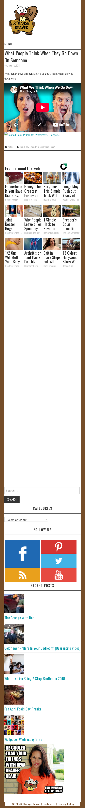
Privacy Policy (66, 804)
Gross (32, 146)
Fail (21, 146)
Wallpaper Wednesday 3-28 (23, 739)
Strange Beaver (32, 804)
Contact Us (49, 804)
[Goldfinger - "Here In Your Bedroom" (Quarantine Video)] (42, 634)
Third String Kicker (42, 146)
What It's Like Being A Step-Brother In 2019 (34, 678)
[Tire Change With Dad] (42, 603)
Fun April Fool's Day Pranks (22, 709)
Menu (8, 43)
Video (10, 146)
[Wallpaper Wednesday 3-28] (42, 725)
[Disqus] (42, 325)
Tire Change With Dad (19, 617)
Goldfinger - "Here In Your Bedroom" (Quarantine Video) (42, 648)
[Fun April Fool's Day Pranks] (42, 695)
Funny (26, 146)
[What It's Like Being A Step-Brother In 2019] (42, 664)
